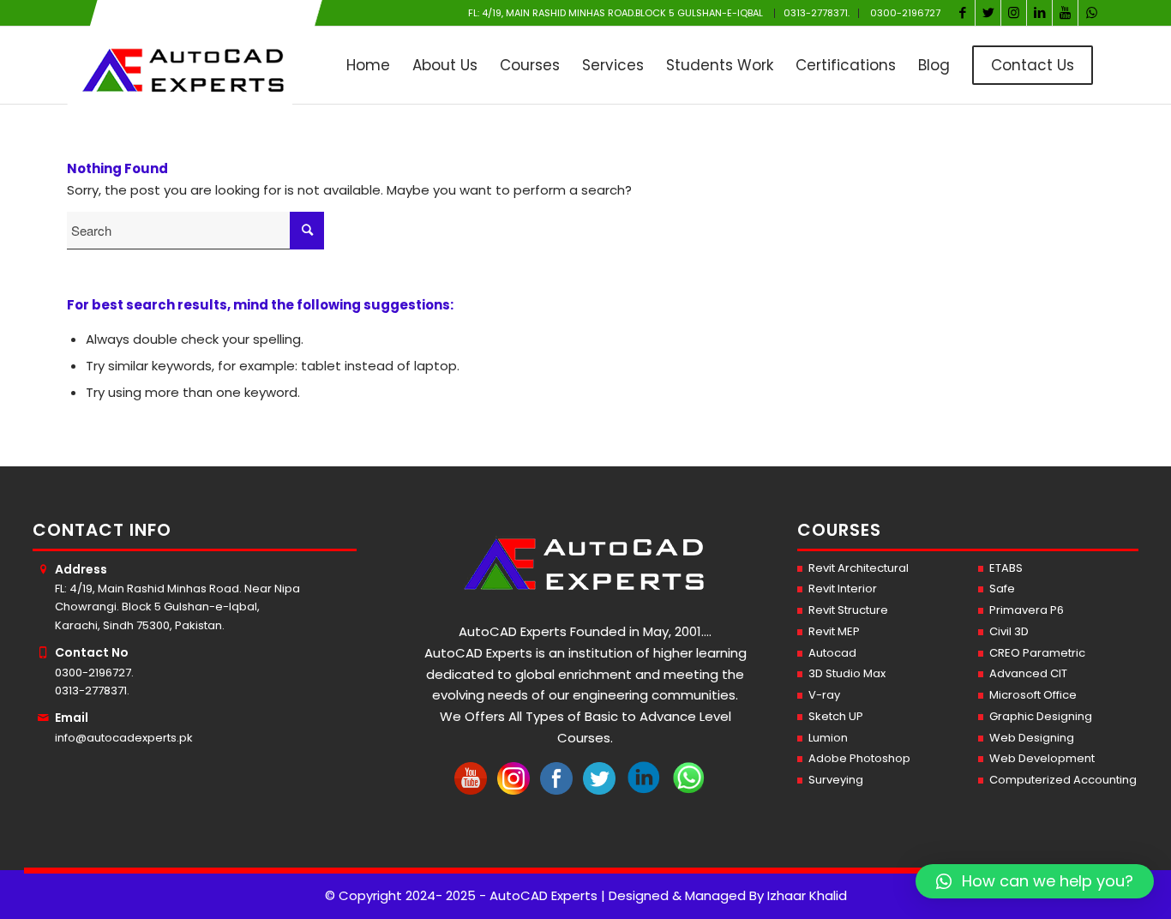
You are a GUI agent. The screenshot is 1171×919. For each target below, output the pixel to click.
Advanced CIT (1028, 673)
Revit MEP (834, 631)
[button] (1035, 881)
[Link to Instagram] (1013, 13)
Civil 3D (1009, 631)
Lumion (828, 738)
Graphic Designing (1040, 716)
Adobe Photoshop (859, 758)
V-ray (824, 695)
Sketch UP (835, 716)
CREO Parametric (1037, 653)
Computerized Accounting (1063, 780)
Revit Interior (842, 588)
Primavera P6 (1026, 610)
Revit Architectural (858, 568)
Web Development (1042, 758)
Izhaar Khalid (807, 895)
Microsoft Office (1033, 695)
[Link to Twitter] (988, 13)
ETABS (1006, 568)
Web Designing (1031, 738)
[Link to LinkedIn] (1039, 13)
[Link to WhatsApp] (1091, 13)
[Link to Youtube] (1065, 13)
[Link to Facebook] (962, 13)
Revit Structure (848, 610)
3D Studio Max (847, 673)
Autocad (832, 653)
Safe (1002, 588)
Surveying (835, 780)
